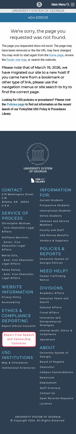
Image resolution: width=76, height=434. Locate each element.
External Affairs (51, 307)
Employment (48, 382)
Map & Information (15, 362)
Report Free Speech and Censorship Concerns (19, 339)
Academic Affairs (52, 293)
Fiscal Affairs (49, 312)
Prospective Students (55, 205)
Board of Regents (52, 361)
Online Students (51, 215)
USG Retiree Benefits (54, 235)
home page (56, 55)
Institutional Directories (18, 367)
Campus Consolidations (56, 372)
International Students (55, 210)
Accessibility (11, 302)
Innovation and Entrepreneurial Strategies (50, 321)
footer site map (17, 60)
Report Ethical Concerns (19, 326)
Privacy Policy (11, 297)
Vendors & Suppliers (54, 240)
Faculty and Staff (52, 230)
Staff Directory (50, 388)
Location (46, 403)
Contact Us (47, 393)
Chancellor (47, 367)
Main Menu (60, 4)
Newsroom (47, 377)
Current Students (51, 200)
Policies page (16, 104)
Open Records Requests (57, 398)
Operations (47, 339)
